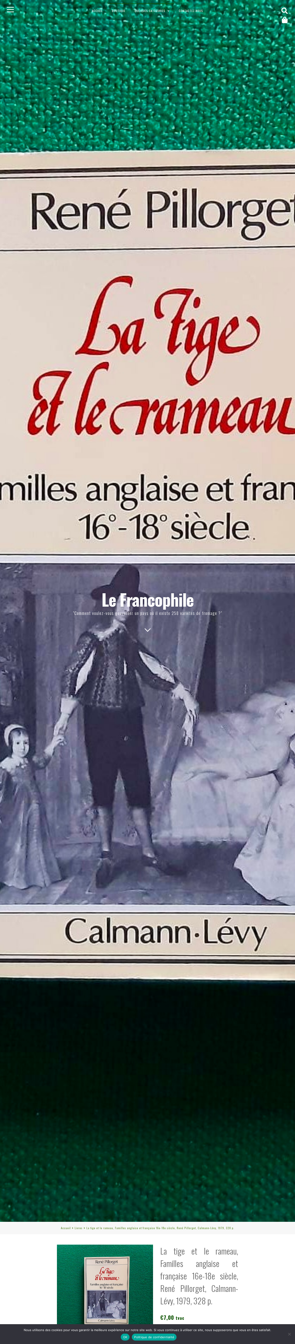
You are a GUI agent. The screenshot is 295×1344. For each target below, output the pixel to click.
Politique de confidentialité (154, 1337)
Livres (79, 1228)
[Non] (289, 1334)
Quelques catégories (150, 11)
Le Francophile (148, 599)
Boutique (118, 11)
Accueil (97, 11)
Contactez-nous (191, 11)
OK (125, 1337)
